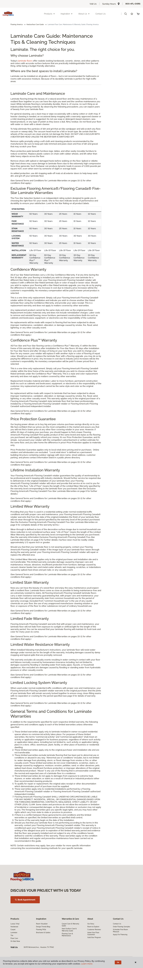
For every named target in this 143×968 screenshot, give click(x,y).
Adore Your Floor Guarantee (93, 933)
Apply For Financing (120, 934)
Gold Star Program (94, 937)
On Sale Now (15, 941)
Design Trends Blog (43, 927)
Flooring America (17, 24)
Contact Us (100, 14)
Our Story (90, 924)
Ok (118, 962)
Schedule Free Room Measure (120, 930)
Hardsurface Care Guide (35, 24)
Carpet (13, 929)
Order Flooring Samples (121, 927)
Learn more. (87, 964)
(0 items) (138, 13)
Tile (12, 935)
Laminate (14, 932)
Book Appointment (26, 899)
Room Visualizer (42, 924)
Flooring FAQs (41, 929)
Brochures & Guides (43, 932)
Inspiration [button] (65, 14)
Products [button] (48, 14)
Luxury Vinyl (15, 924)
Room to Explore (93, 927)
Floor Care (14, 938)
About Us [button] (82, 14)
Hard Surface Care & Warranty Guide (69, 930)
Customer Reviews (94, 929)
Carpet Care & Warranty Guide (70, 925)
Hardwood (14, 927)
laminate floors (25, 61)
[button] (125, 14)
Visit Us (93, 4)
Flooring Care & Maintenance (67, 935)
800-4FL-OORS (132, 4)
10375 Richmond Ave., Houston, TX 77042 (39, 947)
